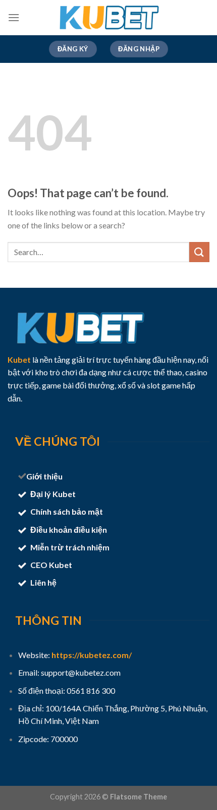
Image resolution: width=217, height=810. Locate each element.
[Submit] (199, 252)
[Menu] (14, 17)
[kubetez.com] (108, 18)
